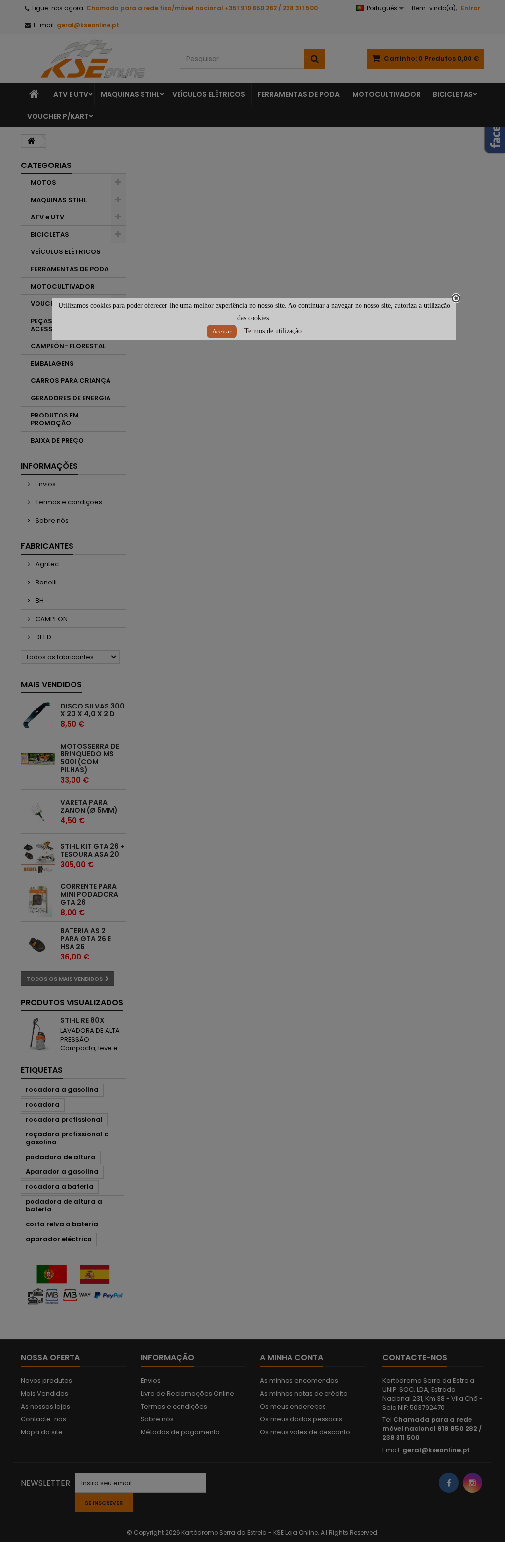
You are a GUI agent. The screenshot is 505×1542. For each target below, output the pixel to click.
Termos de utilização (273, 330)
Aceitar (221, 331)
